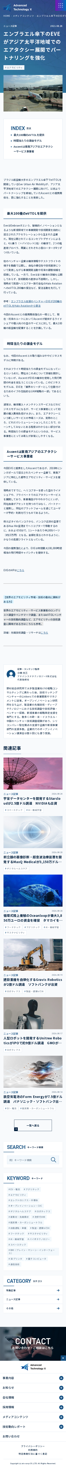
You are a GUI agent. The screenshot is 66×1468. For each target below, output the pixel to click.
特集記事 (11, 1290)
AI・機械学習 (17, 1239)
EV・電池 (15, 1189)
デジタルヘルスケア (20, 1211)
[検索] (55, 1160)
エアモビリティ (14, 67)
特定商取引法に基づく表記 (33, 1453)
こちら (20, 570)
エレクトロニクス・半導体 (24, 1200)
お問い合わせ (11, 1436)
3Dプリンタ (16, 1258)
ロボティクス (43, 1211)
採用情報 (8, 1407)
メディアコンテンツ (23, 15)
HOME (6, 15)
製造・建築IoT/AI (41, 1227)
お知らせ (8, 1387)
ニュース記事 (10, 25)
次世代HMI (39, 1216)
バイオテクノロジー (39, 1239)
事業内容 (8, 1378)
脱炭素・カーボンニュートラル (26, 1222)
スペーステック (18, 1244)
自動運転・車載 (18, 1227)
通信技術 (15, 1264)
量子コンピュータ (36, 1258)
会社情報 (8, 1397)
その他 (9, 1308)
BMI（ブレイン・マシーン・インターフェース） (32, 1252)
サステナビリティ (38, 1233)
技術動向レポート (14, 1426)
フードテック (17, 1233)
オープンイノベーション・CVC (26, 1205)
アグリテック (32, 1189)
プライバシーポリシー (33, 1446)
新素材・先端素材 (19, 1216)
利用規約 (33, 1449)
